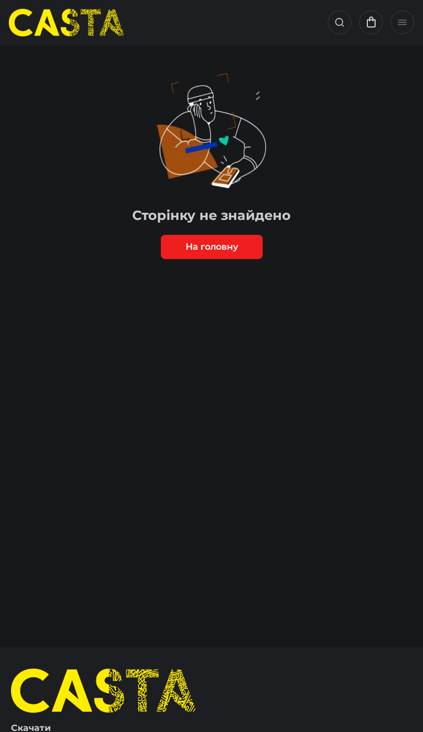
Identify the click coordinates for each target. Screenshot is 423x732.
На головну (212, 246)
